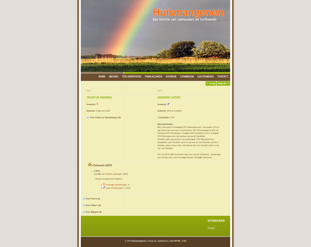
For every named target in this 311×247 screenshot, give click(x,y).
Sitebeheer (216, 220)
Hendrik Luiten (111, 174)
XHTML (177, 241)
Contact (222, 76)
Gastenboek (205, 76)
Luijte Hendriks (112, 188)
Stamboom (187, 76)
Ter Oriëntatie (131, 76)
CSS (184, 241)
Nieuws (113, 76)
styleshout (163, 241)
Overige (171, 76)
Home (101, 76)
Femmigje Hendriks (114, 185)
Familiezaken (153, 76)
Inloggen (211, 228)
